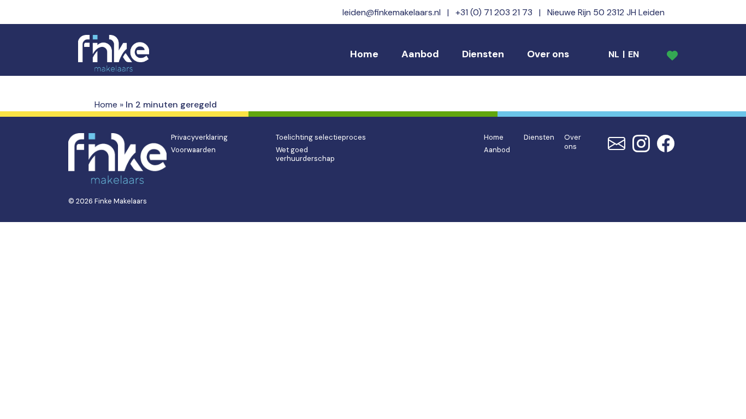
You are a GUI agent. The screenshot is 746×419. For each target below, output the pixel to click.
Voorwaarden (193, 149)
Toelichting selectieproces (321, 137)
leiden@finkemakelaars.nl (391, 12)
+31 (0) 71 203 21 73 (493, 12)
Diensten (483, 54)
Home (364, 54)
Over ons (548, 54)
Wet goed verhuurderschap (305, 154)
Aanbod (420, 54)
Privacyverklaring (199, 137)
